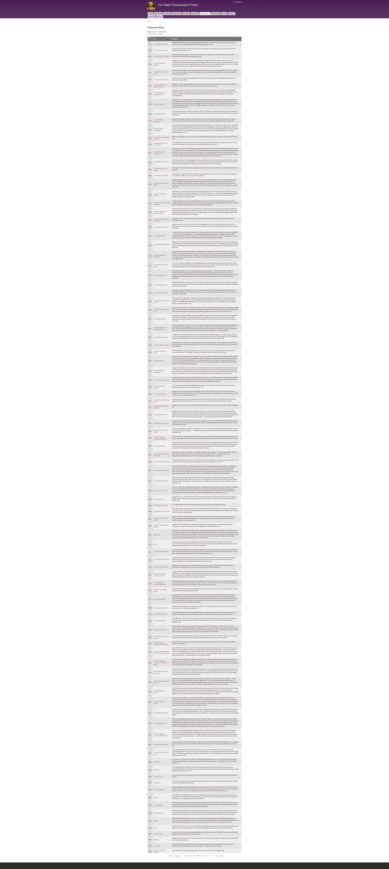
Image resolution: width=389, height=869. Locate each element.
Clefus (155, 828)
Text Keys (167, 14)
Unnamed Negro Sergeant (161, 713)
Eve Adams (157, 762)
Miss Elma (156, 840)
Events (224, 14)
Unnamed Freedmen (159, 104)
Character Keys (205, 14)
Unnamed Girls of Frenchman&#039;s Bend (161, 643)
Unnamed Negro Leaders (161, 292)
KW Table (151, 17)
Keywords (231, 14)
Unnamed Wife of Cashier (161, 505)
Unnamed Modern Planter (161, 337)
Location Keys (177, 14)
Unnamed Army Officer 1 (160, 629)
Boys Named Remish (159, 599)
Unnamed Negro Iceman (160, 285)
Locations (186, 14)
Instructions (158, 14)
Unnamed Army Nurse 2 (160, 614)
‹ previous (176, 856)
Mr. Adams (156, 770)
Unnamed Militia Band (160, 236)
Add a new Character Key (154, 34)
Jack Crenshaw (158, 834)
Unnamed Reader (159, 361)
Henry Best (157, 782)
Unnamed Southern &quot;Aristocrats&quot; (160, 438)
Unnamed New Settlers (160, 319)
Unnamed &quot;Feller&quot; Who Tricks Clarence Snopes (162, 652)
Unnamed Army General (160, 608)
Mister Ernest (157, 535)
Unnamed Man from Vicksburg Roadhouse (160, 583)
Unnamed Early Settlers (160, 394)
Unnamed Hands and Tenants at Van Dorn (159, 575)
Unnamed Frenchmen (160, 114)
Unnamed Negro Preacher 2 (161, 345)
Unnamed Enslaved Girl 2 (161, 50)
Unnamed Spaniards (159, 446)
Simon (155, 544)
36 (210, 856)
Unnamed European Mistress (162, 56)
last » (222, 856)
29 (188, 856)
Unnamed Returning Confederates (159, 371)
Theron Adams (158, 776)
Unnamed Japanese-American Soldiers (159, 212)
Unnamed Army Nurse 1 (160, 621)
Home (150, 14)
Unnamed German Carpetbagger (159, 129)
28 (185, 856)
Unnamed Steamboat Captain (162, 461)
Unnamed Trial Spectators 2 (161, 481)
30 (191, 856)
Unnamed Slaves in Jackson (161, 423)
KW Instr (159, 17)
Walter (155, 821)
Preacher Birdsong (159, 789)
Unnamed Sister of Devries (161, 744)
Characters (195, 14)
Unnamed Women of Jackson (162, 511)
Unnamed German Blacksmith (159, 120)
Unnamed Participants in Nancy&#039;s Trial (160, 328)
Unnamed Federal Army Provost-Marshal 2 (160, 85)
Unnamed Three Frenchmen (161, 470)
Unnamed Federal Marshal (161, 79)
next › (217, 856)
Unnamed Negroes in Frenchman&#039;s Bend (161, 735)
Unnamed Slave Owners (160, 414)
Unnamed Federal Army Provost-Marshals (160, 93)
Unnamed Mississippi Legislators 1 (159, 256)
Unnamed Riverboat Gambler (162, 380)
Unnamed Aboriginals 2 (160, 275)
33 (200, 856)
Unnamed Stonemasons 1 (161, 227)
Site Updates (238, 2)
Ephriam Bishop (158, 805)
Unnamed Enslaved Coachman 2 (159, 153)
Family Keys (216, 14)
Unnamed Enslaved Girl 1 (161, 44)
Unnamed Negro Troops (160, 723)
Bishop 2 (156, 797)
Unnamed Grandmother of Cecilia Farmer (161, 144)
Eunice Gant (157, 846)
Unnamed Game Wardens (161, 567)
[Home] (151, 6)
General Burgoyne (159, 813)
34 (203, 856)
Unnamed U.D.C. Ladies (160, 490)
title (155, 39)
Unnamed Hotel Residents (161, 175)
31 (194, 856)
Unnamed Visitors (158, 499)
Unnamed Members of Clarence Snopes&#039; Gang (160, 662)
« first (170, 856)
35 (207, 856)
